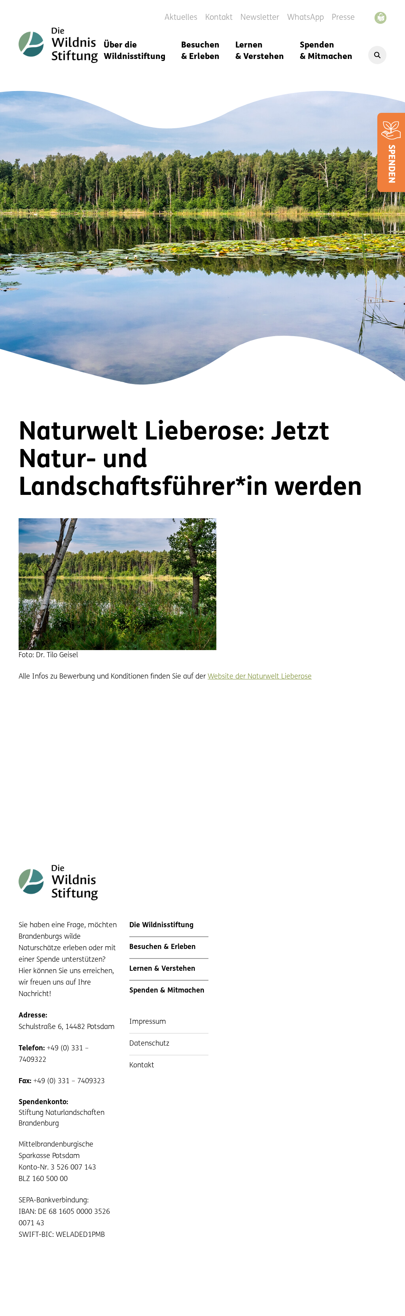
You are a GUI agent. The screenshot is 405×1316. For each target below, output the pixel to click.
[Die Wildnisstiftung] (58, 45)
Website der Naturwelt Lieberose (260, 677)
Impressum (147, 1022)
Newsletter (259, 18)
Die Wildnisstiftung (161, 925)
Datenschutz (149, 1044)
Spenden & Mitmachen (326, 51)
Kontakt (219, 18)
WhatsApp (305, 18)
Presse (343, 18)
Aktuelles (181, 18)
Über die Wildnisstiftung (134, 51)
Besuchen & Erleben (200, 51)
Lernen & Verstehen (259, 51)
